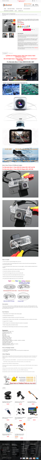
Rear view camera (11, 8)
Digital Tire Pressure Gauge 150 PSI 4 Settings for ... (7, 418)
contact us (36, 47)
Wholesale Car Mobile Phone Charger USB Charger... (7, 434)
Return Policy (14, 454)
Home (5, 8)
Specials (23, 451)
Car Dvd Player (19, 8)
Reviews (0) (11, 53)
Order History (33, 448)
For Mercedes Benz (12, 13)
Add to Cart (27, 29)
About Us (4, 452)
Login (34, 0)
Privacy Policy (14, 447)
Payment (13, 452)
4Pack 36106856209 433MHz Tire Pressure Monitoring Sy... (20, 418)
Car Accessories (27, 8)
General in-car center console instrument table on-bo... (19, 402)
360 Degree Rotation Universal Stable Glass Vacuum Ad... (7, 402)
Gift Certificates (24, 448)
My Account (33, 446)
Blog (16, 10)
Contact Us (20, 10)
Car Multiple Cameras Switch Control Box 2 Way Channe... (19, 434)
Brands (23, 446)
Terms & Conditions (15, 449)
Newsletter (33, 453)
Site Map (23, 453)
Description (5, 53)
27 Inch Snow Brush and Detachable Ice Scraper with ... (32, 402)
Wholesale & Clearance (8, 10)
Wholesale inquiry (20, 22)
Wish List (32, 451)
